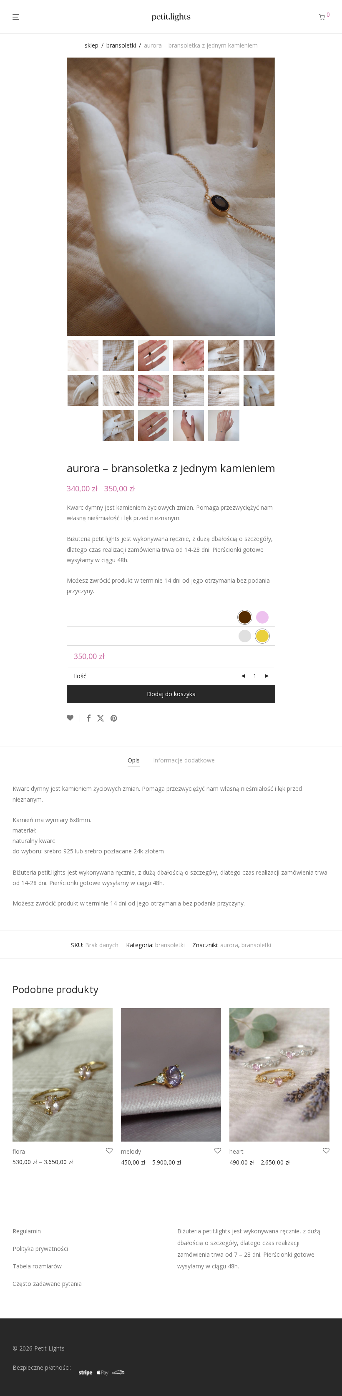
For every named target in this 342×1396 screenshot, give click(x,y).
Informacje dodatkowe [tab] (184, 760)
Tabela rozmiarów (37, 1266)
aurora (229, 945)
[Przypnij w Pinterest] (114, 718)
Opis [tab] (134, 760)
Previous (14, 196)
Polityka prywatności (40, 1249)
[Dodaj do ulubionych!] (73, 718)
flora (19, 1151)
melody (131, 1151)
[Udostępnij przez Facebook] (88, 718)
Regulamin (27, 1231)
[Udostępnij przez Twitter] (100, 718)
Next (328, 196)
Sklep (91, 45)
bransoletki (121, 45)
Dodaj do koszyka (171, 694)
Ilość (80, 676)
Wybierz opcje (29, 1163)
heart (236, 1151)
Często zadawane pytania (47, 1284)
